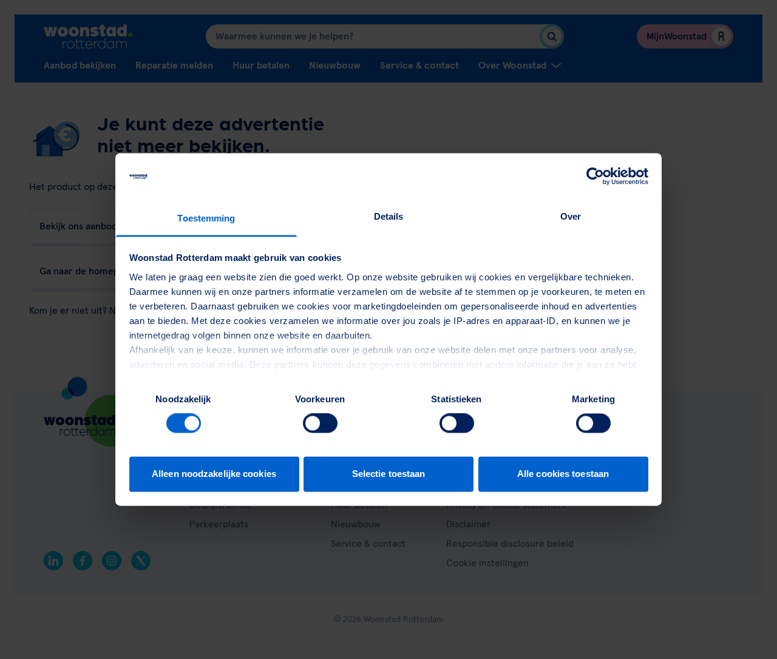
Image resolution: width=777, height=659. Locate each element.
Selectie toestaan (389, 473)
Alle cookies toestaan (563, 473)
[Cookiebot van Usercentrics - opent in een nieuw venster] (595, 176)
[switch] (320, 423)
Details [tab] (389, 216)
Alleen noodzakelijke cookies (214, 473)
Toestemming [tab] (206, 218)
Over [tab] (570, 216)
